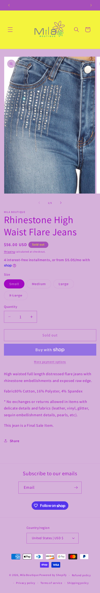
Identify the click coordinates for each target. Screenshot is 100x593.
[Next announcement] (91, 5)
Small (17, 284)
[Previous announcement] (9, 5)
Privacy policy (25, 583)
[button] (10, 29)
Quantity (10, 306)
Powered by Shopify (53, 575)
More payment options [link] (50, 362)
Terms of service (51, 583)
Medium (41, 284)
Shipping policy (78, 583)
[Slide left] (39, 203)
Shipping (9, 251)
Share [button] (15, 440)
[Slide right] (61, 203)
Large (66, 284)
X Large (18, 296)
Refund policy (81, 575)
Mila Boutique (29, 575)
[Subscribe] (75, 488)
